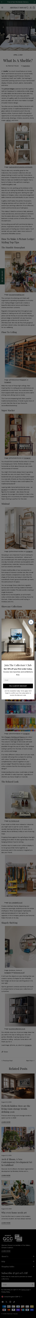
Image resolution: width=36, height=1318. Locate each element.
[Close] (31, 622)
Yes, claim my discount (18, 686)
